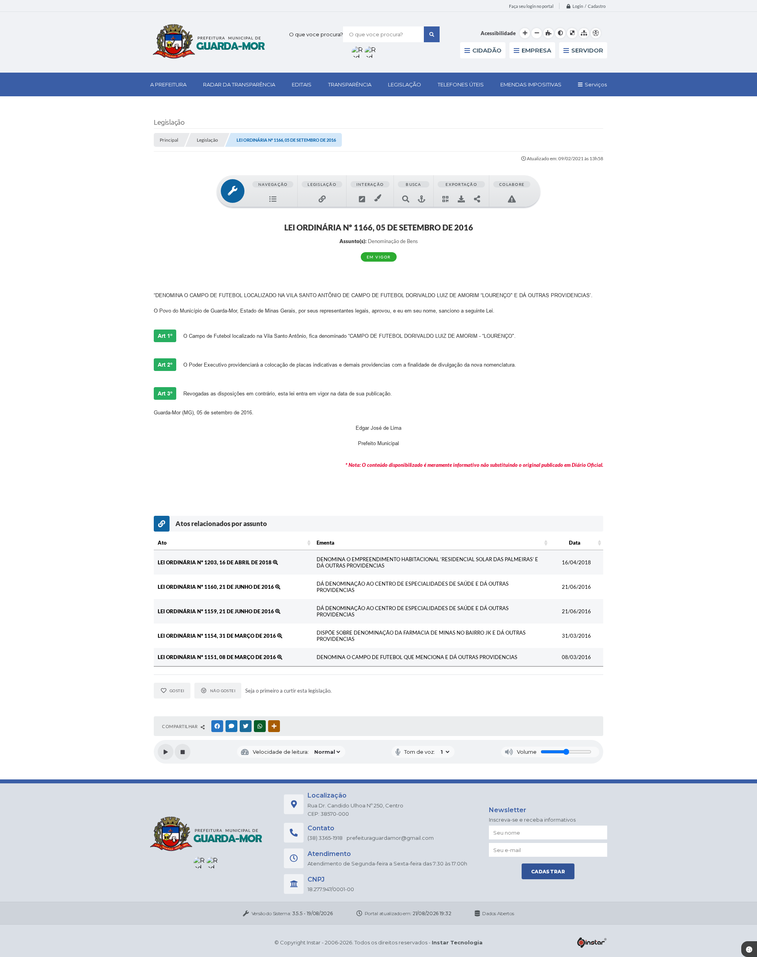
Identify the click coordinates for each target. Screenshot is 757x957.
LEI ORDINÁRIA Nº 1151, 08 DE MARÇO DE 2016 (217, 657)
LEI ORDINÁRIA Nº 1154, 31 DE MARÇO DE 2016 (217, 636)
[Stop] (182, 752)
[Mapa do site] (584, 33)
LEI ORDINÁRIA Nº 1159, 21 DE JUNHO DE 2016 (216, 611)
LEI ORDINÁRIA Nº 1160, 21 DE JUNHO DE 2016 (216, 587)
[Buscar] (432, 34)
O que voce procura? (316, 34)
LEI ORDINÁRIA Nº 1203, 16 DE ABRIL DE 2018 (215, 562)
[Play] (165, 752)
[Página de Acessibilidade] (596, 33)
